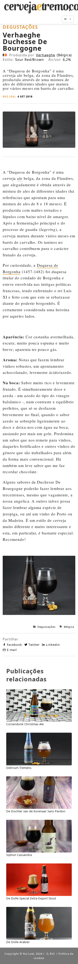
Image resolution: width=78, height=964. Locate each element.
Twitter (34, 645)
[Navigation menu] (70, 19)
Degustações (46, 627)
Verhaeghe (45, 55)
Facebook (14, 645)
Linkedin (53, 645)
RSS (52, 954)
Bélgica (69, 627)
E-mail (12, 650)
